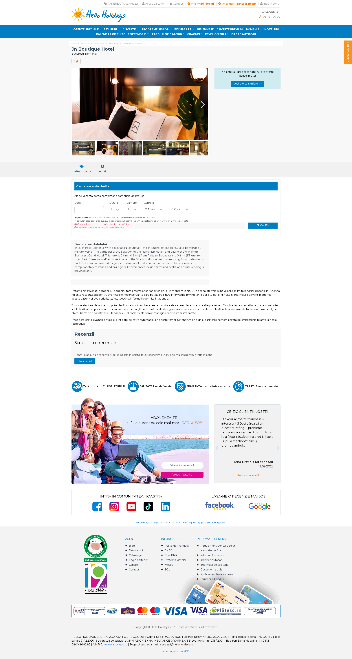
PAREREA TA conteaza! (122, 3)
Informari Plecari (202, 3)
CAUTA (264, 225)
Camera (150, 202)
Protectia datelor (175, 560)
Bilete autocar (243, 34)
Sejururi (111, 29)
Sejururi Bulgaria (143, 522)
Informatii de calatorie (214, 564)
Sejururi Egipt (196, 522)
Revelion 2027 (215, 34)
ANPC (169, 550)
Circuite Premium (230, 29)
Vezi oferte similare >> (248, 83)
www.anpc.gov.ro (116, 644)
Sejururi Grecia (162, 522)
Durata (113, 202)
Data (77, 202)
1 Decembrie (137, 34)
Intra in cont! (85, 361)
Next (203, 104)
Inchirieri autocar (211, 560)
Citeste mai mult (247, 475)
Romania (252, 29)
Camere (131, 202)
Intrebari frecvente (212, 555)
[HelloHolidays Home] (99, 14)
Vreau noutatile (182, 474)
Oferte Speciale (86, 29)
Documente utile (211, 569)
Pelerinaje (205, 29)
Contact (177, 3)
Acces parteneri (154, 3)
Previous (76, 104)
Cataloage (135, 555)
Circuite (129, 29)
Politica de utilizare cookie (217, 574)
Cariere (133, 564)
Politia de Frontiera (177, 545)
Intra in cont (271, 3)
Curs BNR (171, 555)
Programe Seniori (155, 29)
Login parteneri (138, 560)
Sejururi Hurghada (215, 522)
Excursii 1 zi (183, 29)
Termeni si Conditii (212, 579)
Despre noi (136, 550)
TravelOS (184, 651)
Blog (132, 545)
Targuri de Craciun (167, 34)
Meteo (169, 564)
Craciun (193, 34)
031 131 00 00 (271, 16)
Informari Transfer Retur (238, 3)
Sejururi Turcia (179, 522)
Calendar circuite (110, 34)
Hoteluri (271, 29)
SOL (167, 569)
